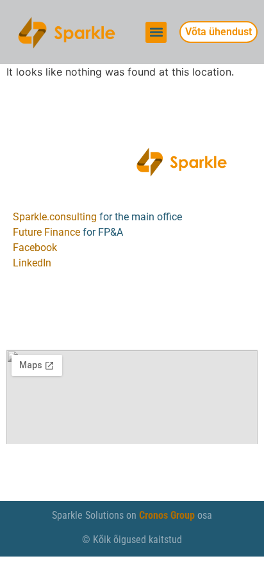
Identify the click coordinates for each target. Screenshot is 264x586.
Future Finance (46, 232)
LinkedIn (32, 263)
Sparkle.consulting (55, 217)
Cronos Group (167, 515)
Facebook (35, 247)
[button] (156, 32)
